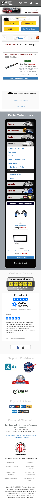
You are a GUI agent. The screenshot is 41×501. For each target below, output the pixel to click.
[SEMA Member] (20, 449)
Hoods (11, 156)
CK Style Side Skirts (20, 55)
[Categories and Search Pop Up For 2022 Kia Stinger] (31, 3)
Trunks (11, 178)
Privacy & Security (11, 466)
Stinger (28, 23)
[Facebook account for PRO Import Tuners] (18, 347)
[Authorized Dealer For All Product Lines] (29, 367)
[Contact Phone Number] (20, 3)
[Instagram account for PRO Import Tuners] (23, 347)
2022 (10, 29)
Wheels (11, 184)
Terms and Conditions (30, 467)
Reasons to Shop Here (30, 479)
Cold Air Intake (20, 225)
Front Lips (12, 152)
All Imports (21, 106)
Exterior (11, 144)
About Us (30, 462)
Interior (11, 191)
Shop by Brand (20, 263)
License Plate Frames (16, 159)
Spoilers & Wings (14, 174)
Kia (10, 23)
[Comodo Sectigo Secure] (20, 392)
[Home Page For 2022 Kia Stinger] (7, 3)
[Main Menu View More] (36, 3)
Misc (10, 197)
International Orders (11, 478)
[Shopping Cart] (25, 3)
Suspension (13, 131)
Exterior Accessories (16, 148)
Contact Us (11, 462)
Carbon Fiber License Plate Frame (20, 251)
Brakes (11, 137)
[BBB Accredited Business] (11, 367)
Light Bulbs (12, 163)
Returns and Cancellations (30, 473)
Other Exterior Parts (16, 167)
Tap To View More (20, 258)
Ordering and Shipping (11, 473)
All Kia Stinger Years (21, 101)
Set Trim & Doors (29, 29)
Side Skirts (12, 171)
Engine (11, 124)
